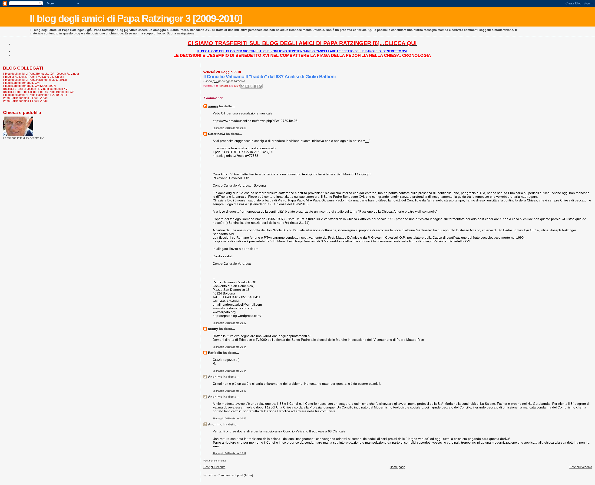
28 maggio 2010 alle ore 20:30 (229, 128)
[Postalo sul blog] (247, 86)
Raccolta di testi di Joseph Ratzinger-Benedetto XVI (35, 88)
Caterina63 (216, 134)
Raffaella (215, 353)
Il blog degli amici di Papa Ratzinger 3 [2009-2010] (136, 18)
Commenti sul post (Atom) (235, 475)
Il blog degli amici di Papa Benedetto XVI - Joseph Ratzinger (41, 73)
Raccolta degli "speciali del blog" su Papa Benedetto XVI (38, 91)
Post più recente (214, 467)
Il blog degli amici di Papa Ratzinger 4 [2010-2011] (35, 94)
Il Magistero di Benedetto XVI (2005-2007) (29, 85)
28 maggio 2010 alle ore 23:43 (229, 390)
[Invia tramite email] (242, 86)
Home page (397, 467)
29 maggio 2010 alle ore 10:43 (229, 418)
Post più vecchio (580, 467)
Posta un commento (214, 460)
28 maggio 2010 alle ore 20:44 (229, 346)
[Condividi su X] (251, 86)
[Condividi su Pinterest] (260, 86)
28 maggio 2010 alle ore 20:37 (229, 322)
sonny (213, 106)
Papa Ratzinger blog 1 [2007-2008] (25, 100)
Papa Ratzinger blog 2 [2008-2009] (25, 97)
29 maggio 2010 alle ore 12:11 (229, 453)
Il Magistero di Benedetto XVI (21, 82)
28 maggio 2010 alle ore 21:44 (229, 370)
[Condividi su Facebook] (256, 86)
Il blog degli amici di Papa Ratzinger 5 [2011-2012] (35, 79)
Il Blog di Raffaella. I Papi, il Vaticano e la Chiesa (33, 76)
